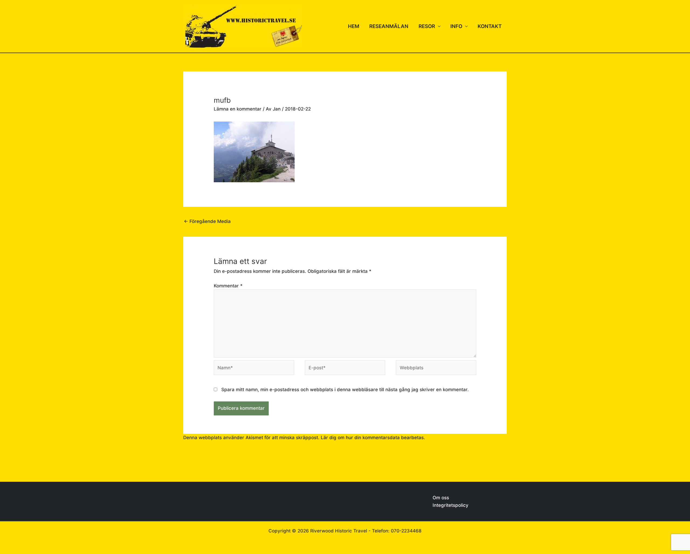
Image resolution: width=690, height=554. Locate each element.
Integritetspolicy (450, 505)
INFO (456, 26)
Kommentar (228, 285)
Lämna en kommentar (237, 109)
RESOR (427, 26)
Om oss (441, 497)
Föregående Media (207, 221)
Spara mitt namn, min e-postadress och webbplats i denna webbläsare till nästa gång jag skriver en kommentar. (345, 389)
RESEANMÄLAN (388, 26)
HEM (353, 26)
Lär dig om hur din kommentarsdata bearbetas (372, 437)
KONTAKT (490, 26)
